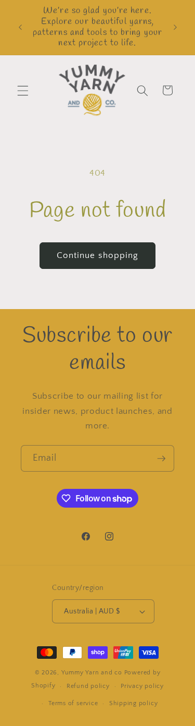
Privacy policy (142, 686)
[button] (22, 90)
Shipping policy (133, 703)
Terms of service (73, 703)
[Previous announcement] (20, 27)
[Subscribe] (161, 458)
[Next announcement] (175, 27)
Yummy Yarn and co (91, 672)
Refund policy (88, 686)
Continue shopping (98, 255)
